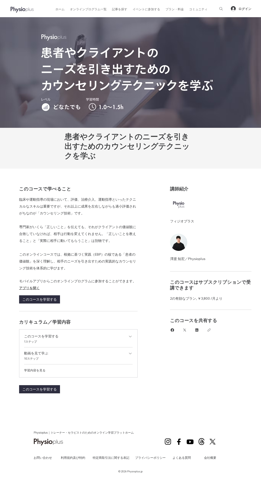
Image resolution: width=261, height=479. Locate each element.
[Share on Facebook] (172, 330)
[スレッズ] (201, 441)
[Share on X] (184, 330)
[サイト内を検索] (221, 9)
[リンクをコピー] (209, 330)
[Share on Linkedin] (197, 330)
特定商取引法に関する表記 (111, 458)
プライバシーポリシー (150, 458)
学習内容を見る (34, 370)
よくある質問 (182, 458)
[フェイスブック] (179, 441)
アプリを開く (29, 288)
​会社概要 (210, 458)
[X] (213, 441)
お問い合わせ (43, 458)
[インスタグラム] (168, 441)
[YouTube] (190, 441)
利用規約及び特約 (73, 458)
